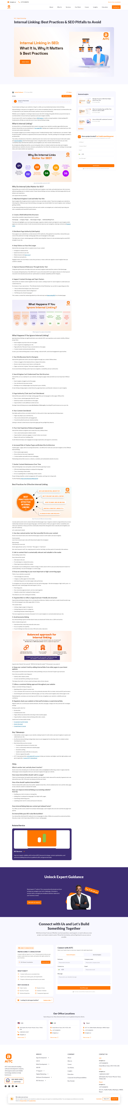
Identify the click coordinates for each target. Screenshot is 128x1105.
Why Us (59, 7)
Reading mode (67, 96)
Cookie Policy (32, 1100)
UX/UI (38, 1061)
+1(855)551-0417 (24, 1032)
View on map (21, 1037)
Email (86, 966)
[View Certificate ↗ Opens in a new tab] (14, 1081)
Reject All (106, 1098)
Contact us (116, 7)
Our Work (78, 7)
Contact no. (61, 966)
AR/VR (38, 1067)
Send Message (84, 988)
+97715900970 (25, 2)
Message (60, 973)
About (51, 7)
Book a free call (45, 962)
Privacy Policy (23, 1100)
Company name (89, 959)
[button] (79, 154)
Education (105, 7)
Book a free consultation (114, 2)
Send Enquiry (96, 165)
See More (80, 128)
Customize (99, 1098)
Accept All (114, 1098)
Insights (95, 7)
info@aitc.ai (23, 1034)
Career (87, 7)
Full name (60, 959)
